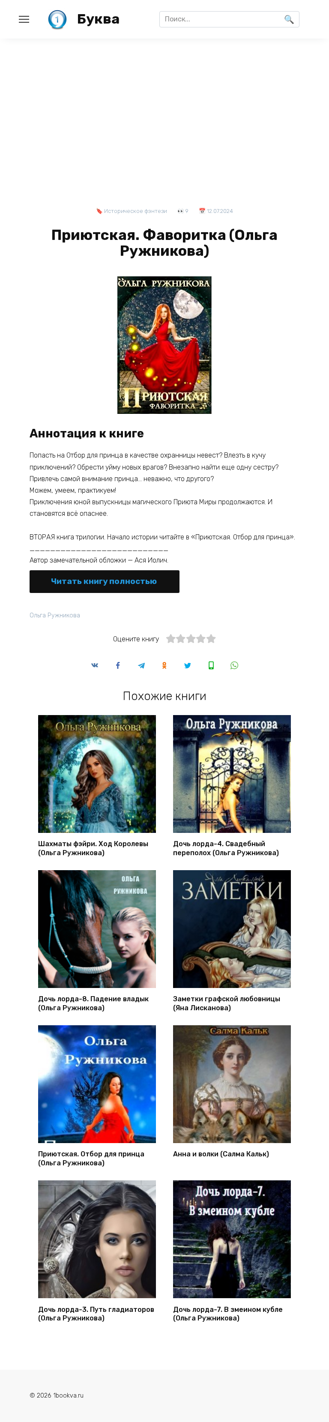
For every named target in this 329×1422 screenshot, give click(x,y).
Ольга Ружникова (55, 615)
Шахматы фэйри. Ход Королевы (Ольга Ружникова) (93, 848)
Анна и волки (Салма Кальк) (221, 1154)
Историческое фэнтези (135, 211)
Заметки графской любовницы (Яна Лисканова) (226, 1003)
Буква (98, 19)
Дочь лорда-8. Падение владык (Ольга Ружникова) (93, 1003)
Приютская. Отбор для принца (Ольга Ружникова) (91, 1158)
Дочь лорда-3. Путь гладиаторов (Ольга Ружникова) (96, 1313)
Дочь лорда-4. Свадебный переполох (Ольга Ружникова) (226, 848)
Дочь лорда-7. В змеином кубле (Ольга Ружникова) (228, 1313)
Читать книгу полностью (104, 581)
